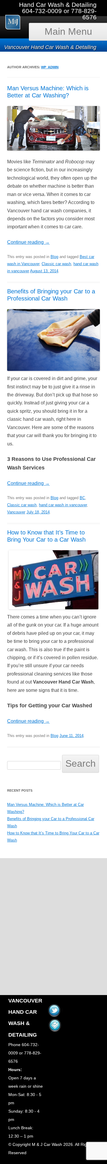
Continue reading (28, 242)
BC (82, 498)
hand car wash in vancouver (63, 505)
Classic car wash (56, 264)
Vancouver (16, 512)
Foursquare (55, 1022)
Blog (54, 256)
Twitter (54, 1007)
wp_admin (50, 67)
